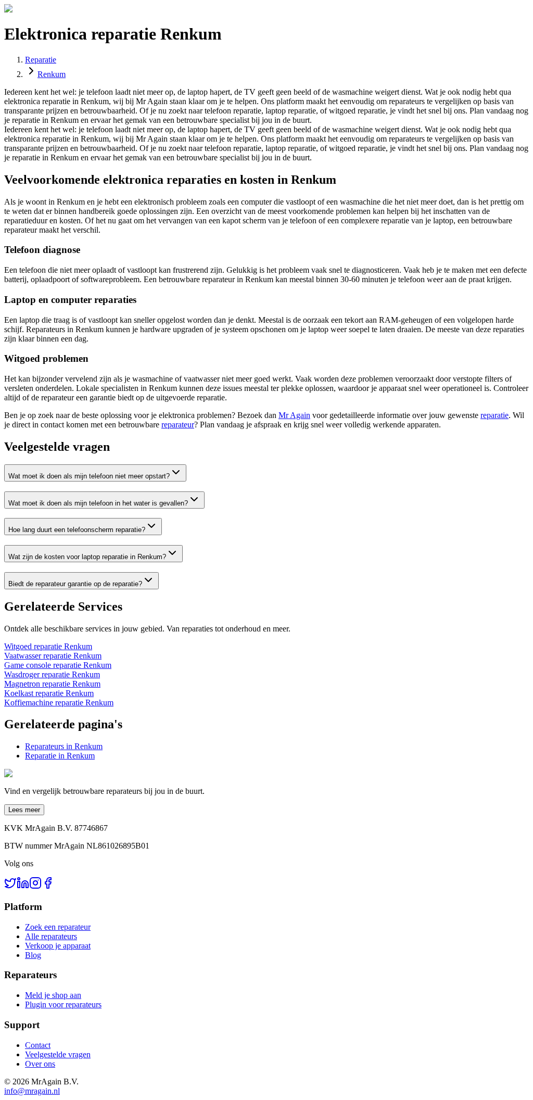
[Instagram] (35, 886)
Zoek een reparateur (58, 926)
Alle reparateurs (51, 936)
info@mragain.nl (32, 1090)
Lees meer (24, 810)
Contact (37, 1045)
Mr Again (294, 415)
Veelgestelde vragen (58, 1054)
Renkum (51, 74)
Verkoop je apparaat (58, 945)
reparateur (177, 424)
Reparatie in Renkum (60, 755)
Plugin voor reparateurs (63, 1004)
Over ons (40, 1063)
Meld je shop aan (53, 995)
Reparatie (40, 59)
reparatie (494, 415)
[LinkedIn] (23, 886)
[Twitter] (10, 886)
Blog (33, 955)
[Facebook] (48, 886)
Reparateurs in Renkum (64, 746)
